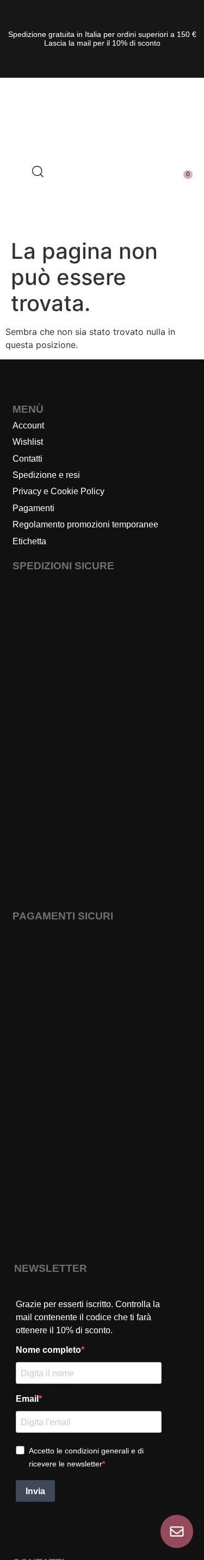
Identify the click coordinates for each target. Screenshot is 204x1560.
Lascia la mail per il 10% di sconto (102, 43)
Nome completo (48, 1350)
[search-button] (37, 171)
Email (27, 1399)
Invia (35, 1491)
